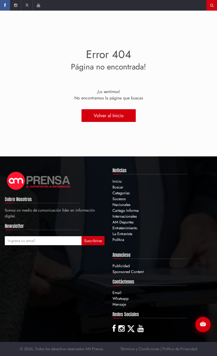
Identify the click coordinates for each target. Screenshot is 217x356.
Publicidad (121, 266)
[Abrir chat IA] (203, 324)
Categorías (121, 193)
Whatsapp (120, 298)
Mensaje (119, 304)
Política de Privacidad (179, 348)
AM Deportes (123, 222)
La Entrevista (122, 233)
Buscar (117, 187)
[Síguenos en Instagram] (15, 5)
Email (116, 292)
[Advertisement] (116, 28)
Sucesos (119, 198)
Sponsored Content (127, 271)
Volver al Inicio (109, 115)
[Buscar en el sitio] (212, 5)
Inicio (117, 181)
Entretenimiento (124, 228)
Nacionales (121, 204)
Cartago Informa (125, 210)
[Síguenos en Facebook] (5, 5)
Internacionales (124, 216)
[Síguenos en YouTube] (38, 5)
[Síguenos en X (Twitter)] (27, 5)
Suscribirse (93, 240)
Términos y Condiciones (139, 348)
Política (118, 239)
